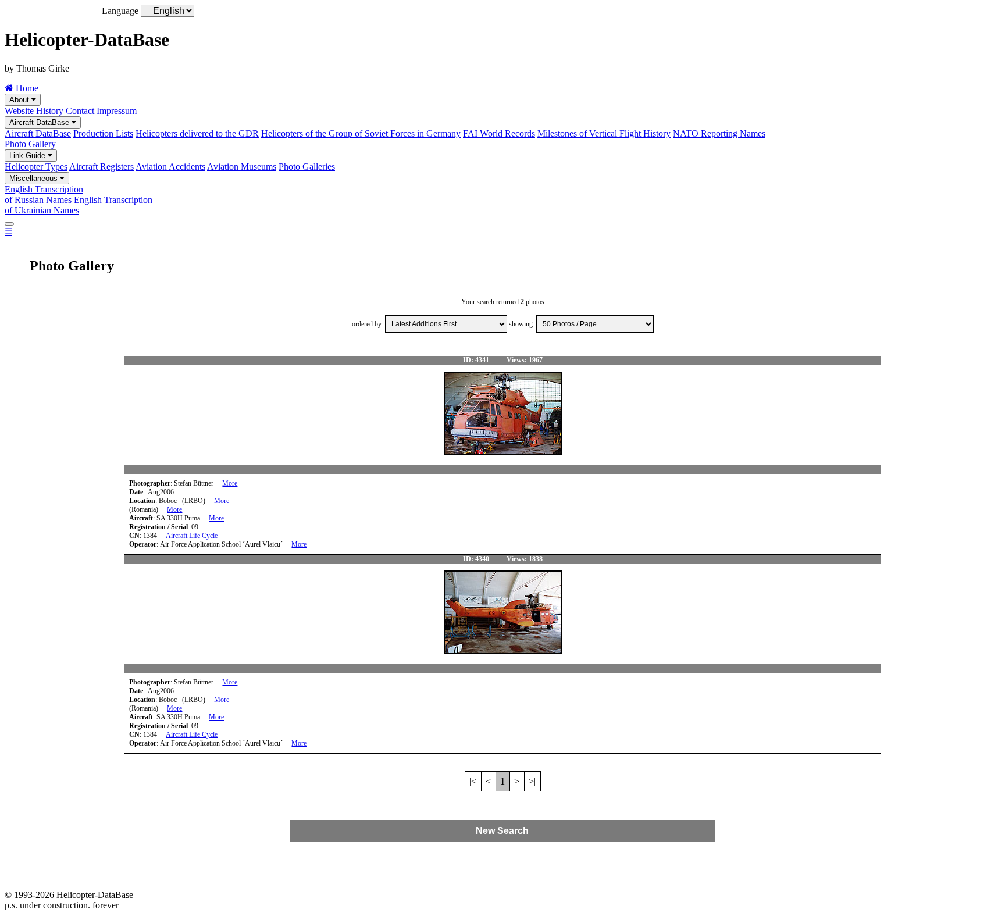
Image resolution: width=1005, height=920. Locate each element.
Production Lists (103, 133)
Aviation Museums (241, 167)
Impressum (117, 111)
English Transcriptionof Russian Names (44, 194)
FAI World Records (499, 133)
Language (120, 11)
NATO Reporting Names (719, 133)
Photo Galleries (307, 167)
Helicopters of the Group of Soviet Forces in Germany (361, 133)
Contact (80, 111)
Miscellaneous (34, 178)
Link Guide (28, 155)
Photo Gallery (30, 144)
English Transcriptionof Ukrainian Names (78, 205)
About (20, 99)
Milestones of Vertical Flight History (604, 133)
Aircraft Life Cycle (192, 536)
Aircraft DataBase (40, 122)
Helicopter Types (36, 167)
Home (25, 88)
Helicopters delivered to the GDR (197, 133)
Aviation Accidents (170, 167)
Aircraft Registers (101, 167)
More (229, 483)
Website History (34, 111)
